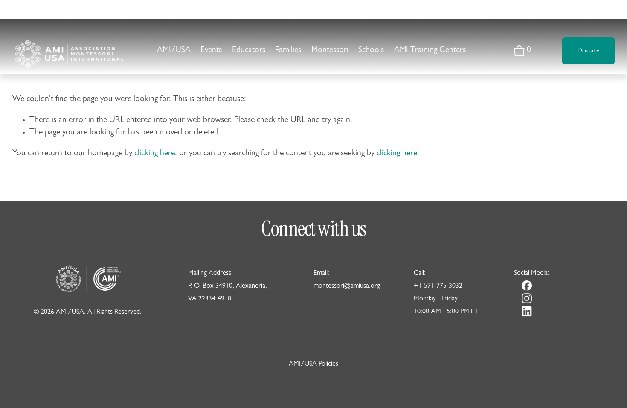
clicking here (154, 154)
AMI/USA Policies (313, 364)
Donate (588, 50)
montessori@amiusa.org (347, 286)
